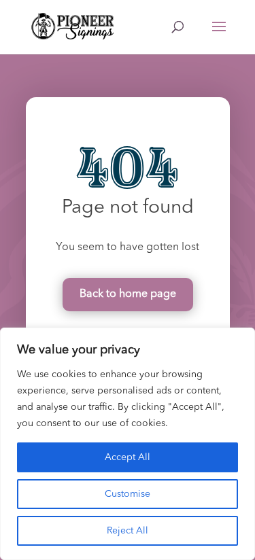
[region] (127, 444)
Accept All (127, 457)
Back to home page (128, 294)
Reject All (127, 531)
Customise (127, 494)
